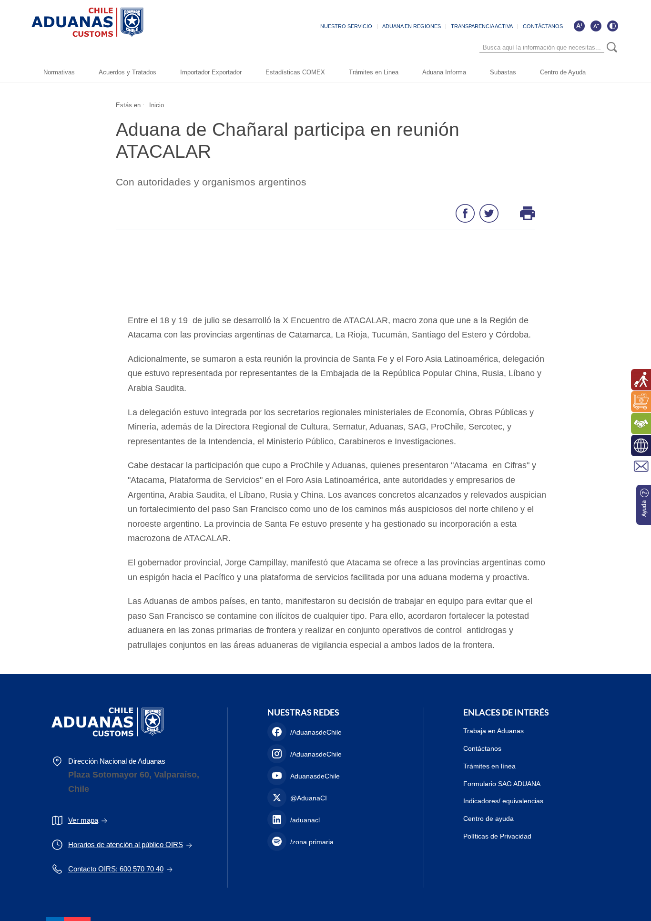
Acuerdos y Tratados (127, 72)
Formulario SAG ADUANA (501, 784)
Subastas (503, 72)
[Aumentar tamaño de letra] (579, 25)
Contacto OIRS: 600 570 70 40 (115, 869)
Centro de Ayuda (563, 72)
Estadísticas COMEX (295, 72)
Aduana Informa (444, 72)
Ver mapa (83, 820)
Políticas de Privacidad (497, 836)
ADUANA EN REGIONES (411, 26)
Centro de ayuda (488, 818)
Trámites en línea (489, 766)
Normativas (59, 72)
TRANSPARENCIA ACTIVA (482, 26)
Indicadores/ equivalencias (503, 801)
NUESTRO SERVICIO (346, 26)
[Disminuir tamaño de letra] (595, 25)
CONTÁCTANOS (543, 26)
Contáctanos (482, 748)
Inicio (156, 105)
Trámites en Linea (373, 72)
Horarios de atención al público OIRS (125, 844)
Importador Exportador (211, 72)
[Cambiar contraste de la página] (612, 25)
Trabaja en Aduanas (493, 731)
